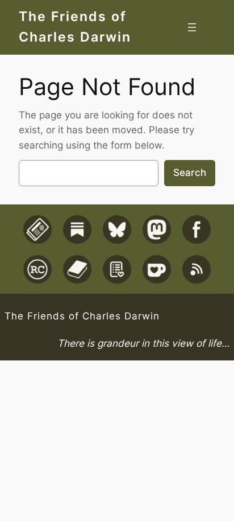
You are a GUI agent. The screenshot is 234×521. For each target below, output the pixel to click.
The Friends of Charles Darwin (82, 316)
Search (189, 172)
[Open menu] (192, 27)
